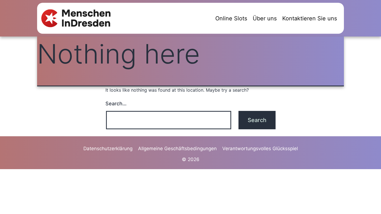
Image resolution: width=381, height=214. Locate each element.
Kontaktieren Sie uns (309, 18)
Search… (116, 103)
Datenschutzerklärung (107, 148)
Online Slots (231, 18)
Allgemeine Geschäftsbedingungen (177, 148)
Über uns (265, 18)
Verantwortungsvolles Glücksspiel (260, 148)
